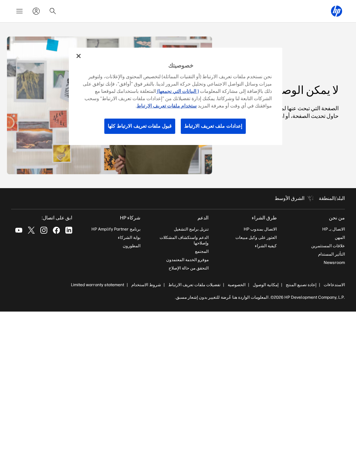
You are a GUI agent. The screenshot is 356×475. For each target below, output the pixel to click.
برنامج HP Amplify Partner (115, 229)
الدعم (203, 218)
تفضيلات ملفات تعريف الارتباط (194, 284)
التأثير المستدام (331, 254)
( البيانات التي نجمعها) (177, 91)
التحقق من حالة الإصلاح (189, 268)
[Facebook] (56, 230)
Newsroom (334, 262)
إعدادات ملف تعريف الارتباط (213, 126)
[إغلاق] (78, 56)
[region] (175, 96)
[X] (31, 230)
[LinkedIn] (68, 230)
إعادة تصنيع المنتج (301, 284)
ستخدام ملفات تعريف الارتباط (167, 106)
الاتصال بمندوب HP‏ (260, 229)
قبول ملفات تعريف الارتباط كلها (140, 126)
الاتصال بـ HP (333, 229)
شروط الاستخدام (146, 284)
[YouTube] (18, 230)
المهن (340, 237)
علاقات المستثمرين (328, 245)
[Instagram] (43, 230)
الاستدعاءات (334, 284)
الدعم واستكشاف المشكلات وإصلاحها (184, 240)
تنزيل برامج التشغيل (191, 229)
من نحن (337, 218)
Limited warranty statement (97, 284)
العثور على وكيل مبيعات (256, 237)
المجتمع (202, 251)
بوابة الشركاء (129, 237)
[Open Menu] (19, 11)
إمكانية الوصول (265, 284)
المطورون (131, 245)
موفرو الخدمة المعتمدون (187, 259)
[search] (52, 11)
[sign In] (36, 11)
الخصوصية (236, 284)
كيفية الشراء (266, 245)
